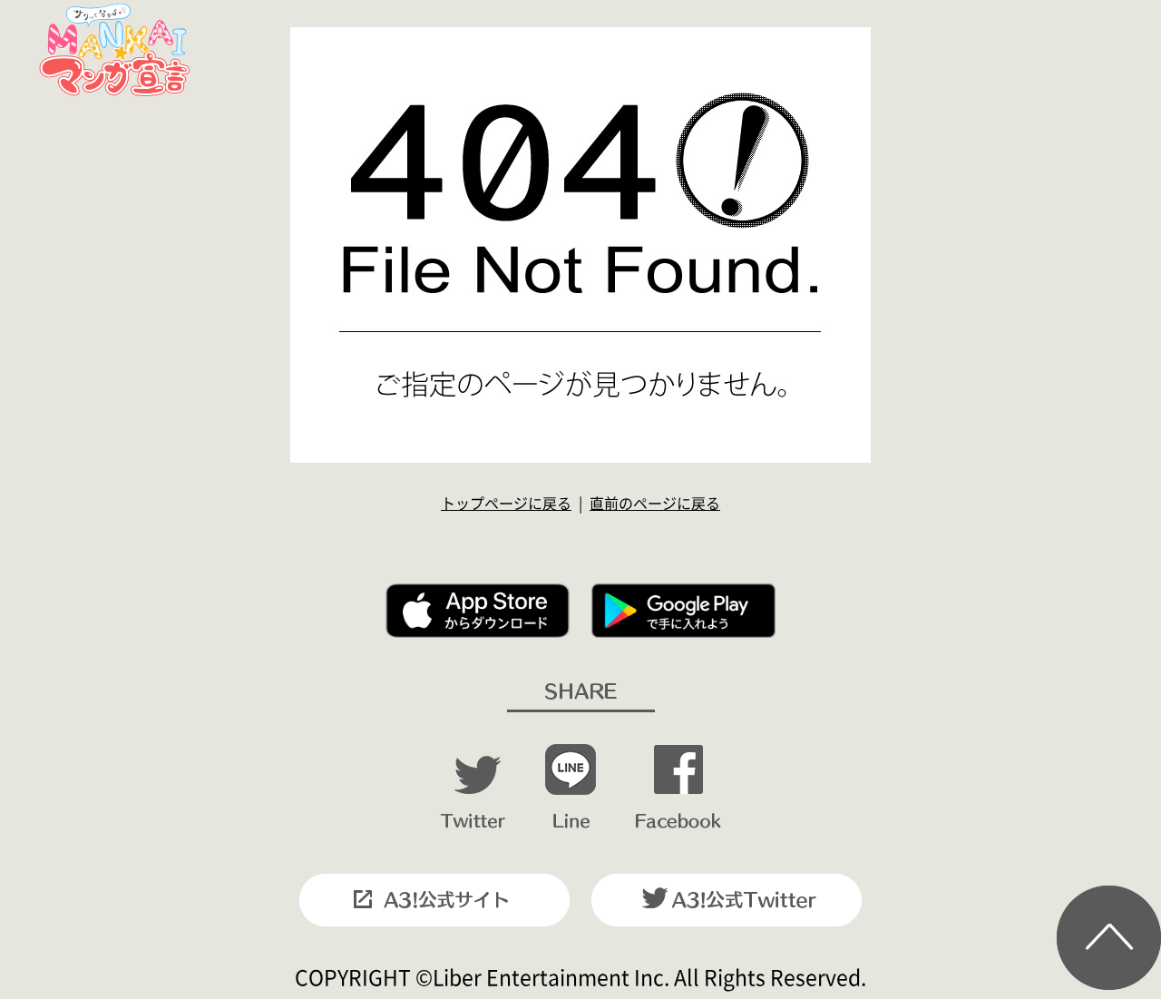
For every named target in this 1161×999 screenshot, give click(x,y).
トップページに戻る (506, 503)
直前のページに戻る (655, 503)
